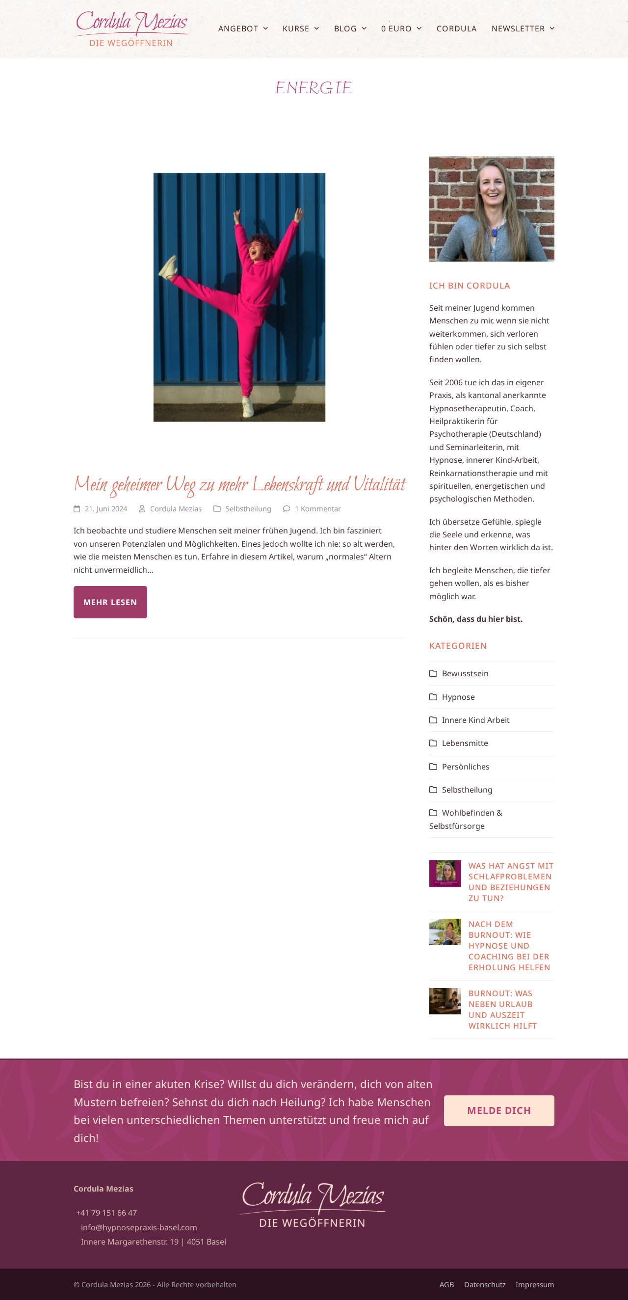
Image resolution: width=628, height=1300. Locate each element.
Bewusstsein (465, 673)
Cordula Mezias (176, 508)
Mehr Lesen (110, 602)
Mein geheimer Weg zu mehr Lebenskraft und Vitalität (239, 485)
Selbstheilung (248, 508)
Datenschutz (485, 1284)
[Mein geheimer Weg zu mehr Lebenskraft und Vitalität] (239, 296)
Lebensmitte (465, 743)
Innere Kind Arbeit (476, 720)
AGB (447, 1284)
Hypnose (458, 696)
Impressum (535, 1284)
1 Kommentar (318, 508)
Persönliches (466, 766)
